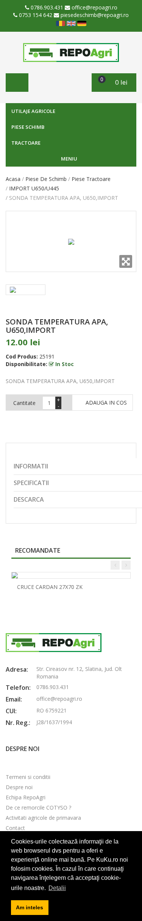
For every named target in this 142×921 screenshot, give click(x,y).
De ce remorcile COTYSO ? (38, 807)
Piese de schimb (46, 178)
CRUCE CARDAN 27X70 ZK (50, 586)
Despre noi (19, 787)
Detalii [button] (57, 888)
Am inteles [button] (29, 907)
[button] (114, 82)
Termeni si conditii (28, 776)
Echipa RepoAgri (25, 797)
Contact (15, 827)
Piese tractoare (91, 178)
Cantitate (24, 402)
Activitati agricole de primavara (43, 817)
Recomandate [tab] (37, 550)
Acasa (13, 178)
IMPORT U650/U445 (34, 188)
